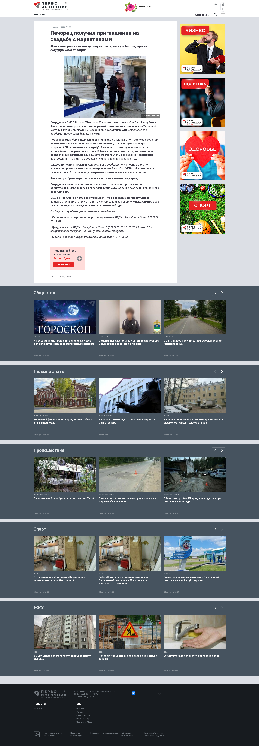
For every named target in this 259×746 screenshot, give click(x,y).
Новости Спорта (84, 719)
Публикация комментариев (127, 734)
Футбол (79, 712)
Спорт (40, 529)
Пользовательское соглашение (53, 734)
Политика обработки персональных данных (154, 734)
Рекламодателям (110, 733)
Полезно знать (49, 371)
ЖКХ (39, 607)
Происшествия (49, 450)
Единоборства (83, 715)
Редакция (94, 733)
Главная (80, 708)
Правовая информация (76, 734)
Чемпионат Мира (84, 722)
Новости (40, 704)
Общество (65, 276)
